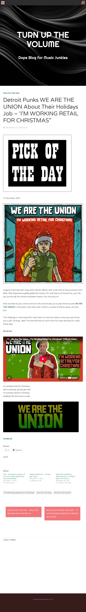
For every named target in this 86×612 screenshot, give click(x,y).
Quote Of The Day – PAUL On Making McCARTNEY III (22, 512)
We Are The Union (62, 492)
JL (26, 127)
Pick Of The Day (11, 93)
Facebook (7, 438)
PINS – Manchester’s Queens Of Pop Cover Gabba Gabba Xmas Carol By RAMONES (14, 476)
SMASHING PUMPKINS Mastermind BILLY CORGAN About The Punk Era (65, 476)
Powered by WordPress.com (43, 599)
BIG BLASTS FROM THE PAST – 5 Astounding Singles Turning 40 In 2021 (62, 513)
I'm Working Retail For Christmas (19, 492)
